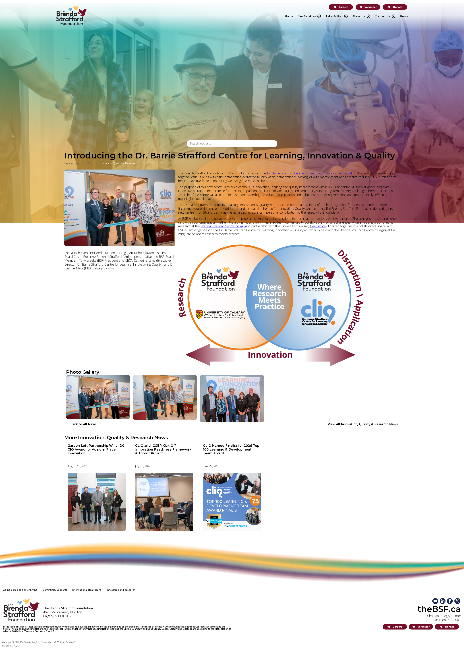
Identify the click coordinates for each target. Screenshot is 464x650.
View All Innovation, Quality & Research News (363, 424)
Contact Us (385, 16)
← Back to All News (81, 424)
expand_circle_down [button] (319, 16)
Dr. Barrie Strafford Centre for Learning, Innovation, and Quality (311, 173)
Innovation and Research (121, 589)
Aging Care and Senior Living (20, 589)
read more (318, 226)
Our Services (309, 16)
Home (289, 16)
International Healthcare (86, 589)
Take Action (337, 16)
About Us (361, 16)
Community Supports (55, 589)
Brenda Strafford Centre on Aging (224, 226)
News (404, 16)
